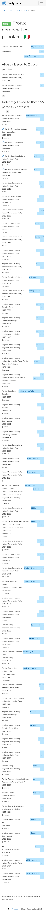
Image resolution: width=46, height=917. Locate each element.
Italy (25, 10)
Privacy (15, 909)
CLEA (18, 10)
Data (10, 10)
